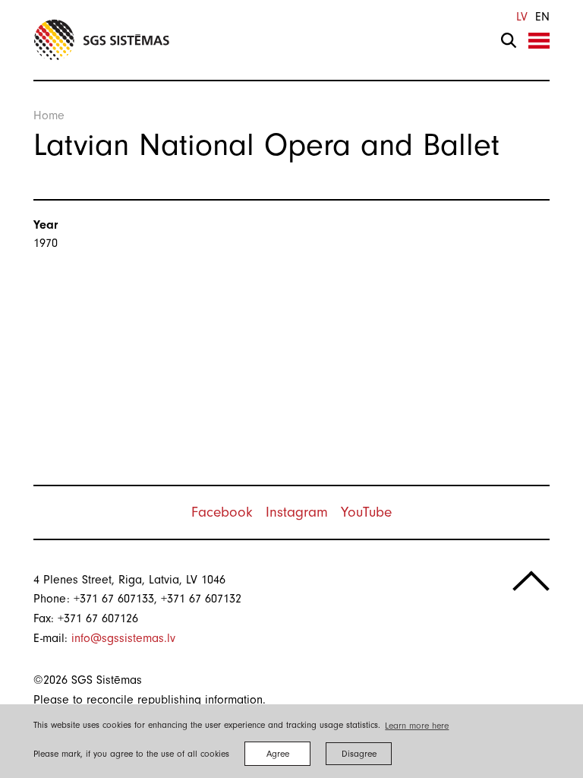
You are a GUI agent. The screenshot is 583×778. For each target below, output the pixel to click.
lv (522, 17)
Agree (277, 753)
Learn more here (417, 725)
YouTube (366, 512)
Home (49, 115)
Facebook (222, 512)
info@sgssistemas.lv (123, 638)
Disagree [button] (359, 753)
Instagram (297, 512)
